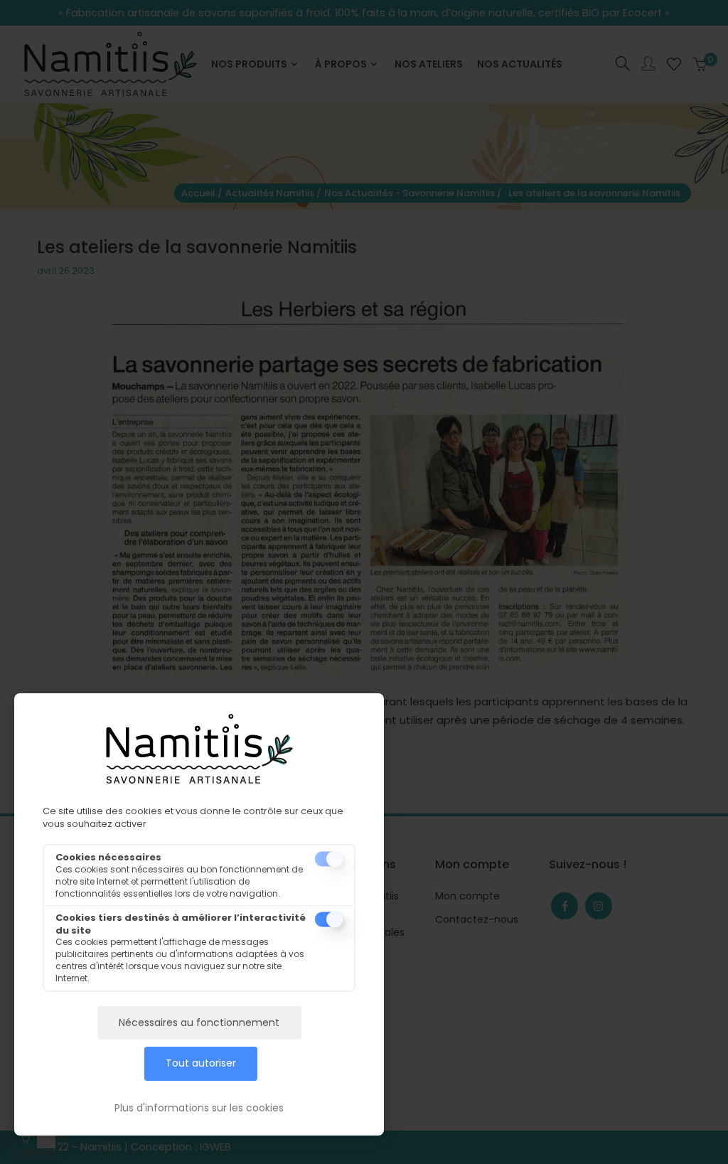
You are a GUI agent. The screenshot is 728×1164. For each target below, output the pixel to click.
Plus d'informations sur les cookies (199, 1108)
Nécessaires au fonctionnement (199, 1022)
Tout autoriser (201, 1063)
